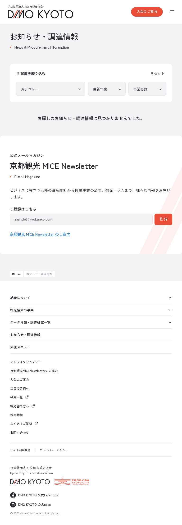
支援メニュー (20, 347)
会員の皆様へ (19, 388)
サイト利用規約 (20, 450)
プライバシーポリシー (53, 450)
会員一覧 (16, 397)
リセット (157, 73)
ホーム (16, 274)
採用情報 (16, 415)
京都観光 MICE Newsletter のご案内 (40, 234)
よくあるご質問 (21, 423)
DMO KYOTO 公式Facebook (38, 495)
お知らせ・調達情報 (25, 334)
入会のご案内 (147, 11)
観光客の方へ (19, 406)
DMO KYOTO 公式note (34, 504)
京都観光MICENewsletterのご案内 (34, 371)
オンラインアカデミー (25, 362)
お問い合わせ (19, 432)
